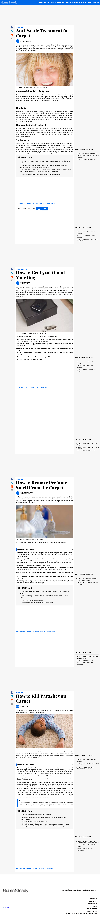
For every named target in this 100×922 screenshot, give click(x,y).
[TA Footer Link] (18, 907)
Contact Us (92, 903)
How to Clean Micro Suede (85, 660)
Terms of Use (92, 908)
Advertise (93, 901)
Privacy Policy (91, 911)
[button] (12, 28)
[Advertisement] (44, 190)
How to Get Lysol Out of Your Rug (86, 153)
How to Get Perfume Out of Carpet (87, 578)
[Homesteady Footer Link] (18, 891)
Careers (94, 906)
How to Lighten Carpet (83, 580)
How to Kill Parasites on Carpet (86, 159)
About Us (93, 898)
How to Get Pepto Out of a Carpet (86, 451)
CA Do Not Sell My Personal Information (81, 913)
